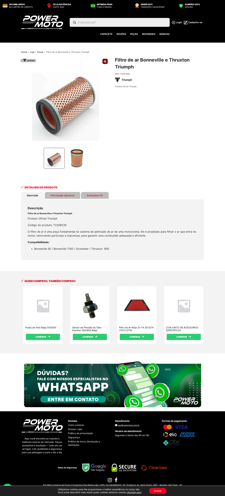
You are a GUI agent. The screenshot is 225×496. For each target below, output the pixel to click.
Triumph (127, 79)
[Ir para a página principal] (42, 22)
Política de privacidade (80, 433)
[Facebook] (116, 481)
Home (24, 52)
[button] (105, 61)
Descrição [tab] (32, 195)
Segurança (74, 437)
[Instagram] (110, 481)
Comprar (41, 337)
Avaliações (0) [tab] (95, 195)
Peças (134, 34)
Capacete (106, 34)
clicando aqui (134, 492)
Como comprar (76, 425)
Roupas (121, 34)
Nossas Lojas (75, 429)
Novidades (148, 34)
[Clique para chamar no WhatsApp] (112, 384)
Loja (32, 52)
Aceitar (158, 490)
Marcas (164, 34)
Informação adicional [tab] (62, 195)
